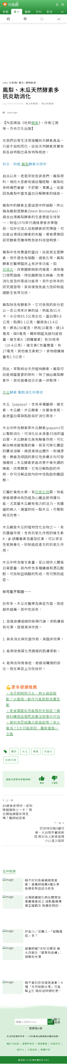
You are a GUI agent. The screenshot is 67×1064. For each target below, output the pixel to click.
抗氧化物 (42, 491)
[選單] (62, 4)
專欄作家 (45, 1049)
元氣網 (13, 82)
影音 (50, 12)
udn (5, 82)
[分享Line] (25, 18)
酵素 (35, 122)
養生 (17, 12)
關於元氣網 (13, 1044)
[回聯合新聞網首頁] (5, 5)
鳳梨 (25, 163)
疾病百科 (55, 1044)
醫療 (28, 12)
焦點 (6, 12)
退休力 (20, 1049)
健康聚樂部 (28, 1044)
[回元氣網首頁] (13, 4)
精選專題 (42, 1044)
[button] (62, 11)
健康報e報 (35, 1028)
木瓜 (6, 392)
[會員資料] (57, 4)
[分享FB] (8, 18)
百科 (39, 12)
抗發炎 (8, 269)
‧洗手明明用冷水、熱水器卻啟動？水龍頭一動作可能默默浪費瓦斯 (33, 699)
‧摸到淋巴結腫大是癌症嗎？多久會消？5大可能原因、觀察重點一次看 (33, 728)
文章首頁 (32, 1049)
